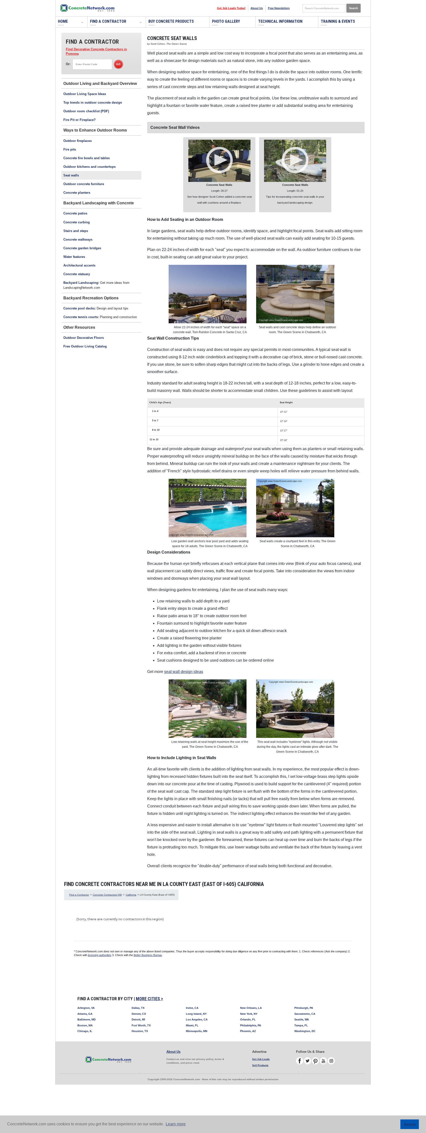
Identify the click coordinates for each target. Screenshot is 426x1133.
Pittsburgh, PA (303, 1007)
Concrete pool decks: (79, 308)
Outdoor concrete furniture (83, 184)
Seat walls (71, 175)
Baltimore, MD (86, 1019)
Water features (74, 257)
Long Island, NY (196, 1013)
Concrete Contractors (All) (107, 894)
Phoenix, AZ (248, 1031)
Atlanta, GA (84, 1013)
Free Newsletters (279, 8)
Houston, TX (140, 1031)
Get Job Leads (261, 1059)
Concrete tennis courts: (81, 317)
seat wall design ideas (183, 672)
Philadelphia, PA (250, 1025)
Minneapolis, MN (196, 1031)
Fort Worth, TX (141, 1025)
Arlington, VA (86, 1007)
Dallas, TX (138, 1007)
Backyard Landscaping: (81, 283)
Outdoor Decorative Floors (83, 338)
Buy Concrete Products (171, 21)
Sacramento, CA (304, 1013)
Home (63, 21)
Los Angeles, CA (197, 1019)
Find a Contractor (108, 21)
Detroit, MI (138, 1019)
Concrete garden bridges (82, 248)
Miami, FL (192, 1025)
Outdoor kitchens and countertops (89, 167)
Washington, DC (305, 1031)
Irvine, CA (192, 1007)
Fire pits (69, 149)
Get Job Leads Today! (231, 8)
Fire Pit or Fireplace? (79, 120)
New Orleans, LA (251, 1007)
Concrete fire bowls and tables (86, 158)
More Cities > (149, 998)
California (131, 894)
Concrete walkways (77, 239)
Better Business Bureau (148, 955)
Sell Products (260, 1065)
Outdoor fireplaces (77, 141)
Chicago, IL (84, 1031)
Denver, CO (139, 1013)
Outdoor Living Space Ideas (84, 94)
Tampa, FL (301, 1025)
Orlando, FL (248, 1019)
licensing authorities (99, 955)
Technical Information (280, 21)
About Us (256, 8)
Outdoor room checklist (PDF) (86, 111)
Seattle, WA (301, 1019)
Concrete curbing (76, 222)
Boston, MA (85, 1025)
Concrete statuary (76, 274)
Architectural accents (79, 265)
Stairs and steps (75, 231)
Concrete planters (76, 192)
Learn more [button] (176, 1124)
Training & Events (338, 21)
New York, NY (248, 1013)
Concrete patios (75, 213)
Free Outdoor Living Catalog (85, 346)
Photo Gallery (226, 21)
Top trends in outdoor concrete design (92, 102)
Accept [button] (410, 1124)
